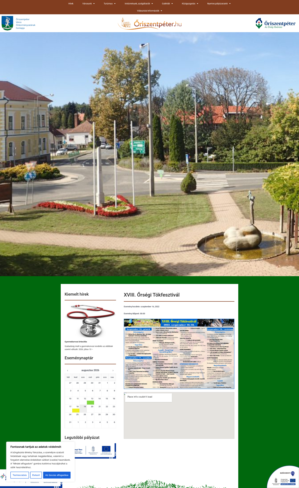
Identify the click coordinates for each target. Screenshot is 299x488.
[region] (40, 462)
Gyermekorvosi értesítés (76, 342)
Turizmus (108, 3)
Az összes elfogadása (56, 475)
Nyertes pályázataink (217, 3)
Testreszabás (20, 475)
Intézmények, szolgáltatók (137, 3)
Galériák (166, 3)
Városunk (87, 3)
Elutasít (36, 475)
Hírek (70, 3)
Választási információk (148, 10)
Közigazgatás (188, 3)
